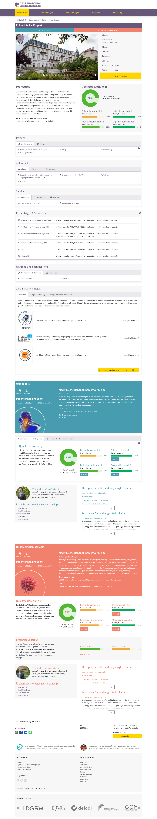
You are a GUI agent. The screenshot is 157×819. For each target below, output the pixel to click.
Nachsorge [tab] (52, 273)
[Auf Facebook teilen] (21, 732)
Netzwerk (83, 777)
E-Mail (106, 61)
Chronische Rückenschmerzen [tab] (61, 439)
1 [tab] (44, 75)
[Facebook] (18, 780)
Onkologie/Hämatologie (109, 30)
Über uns (83, 762)
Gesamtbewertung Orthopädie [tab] (30, 439)
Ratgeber (96, 12)
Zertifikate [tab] (22, 294)
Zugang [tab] (38, 169)
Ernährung (107, 150)
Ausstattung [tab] (53, 169)
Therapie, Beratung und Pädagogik (33, 150)
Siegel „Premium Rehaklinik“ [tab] (61, 294)
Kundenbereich (85, 769)
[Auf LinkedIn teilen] (25, 732)
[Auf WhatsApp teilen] (30, 732)
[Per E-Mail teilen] (16, 732)
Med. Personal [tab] (26, 144)
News (138, 12)
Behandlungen (72, 12)
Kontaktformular (120, 76)
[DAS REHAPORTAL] (28, 4)
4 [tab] (53, 75)
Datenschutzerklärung (24, 767)
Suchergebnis (34, 20)
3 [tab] (50, 75)
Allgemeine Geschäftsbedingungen (28, 765)
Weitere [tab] (56, 197)
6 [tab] (59, 75)
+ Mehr (111, 508)
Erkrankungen (47, 12)
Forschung (117, 12)
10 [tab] (70, 75)
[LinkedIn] (25, 780)
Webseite (107, 56)
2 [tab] (47, 75)
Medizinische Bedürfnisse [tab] (31, 273)
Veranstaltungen (86, 774)
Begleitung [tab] (25, 197)
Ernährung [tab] (41, 197)
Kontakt (83, 782)
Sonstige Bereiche (27, 152)
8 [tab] (65, 75)
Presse (82, 772)
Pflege (64, 150)
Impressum (20, 762)
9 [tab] (68, 75)
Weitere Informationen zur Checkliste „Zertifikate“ (118, 370)
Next (95, 75)
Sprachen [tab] (43, 144)
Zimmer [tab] (24, 169)
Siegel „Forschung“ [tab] (38, 294)
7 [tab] (62, 75)
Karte (106, 47)
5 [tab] (56, 75)
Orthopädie (45, 30)
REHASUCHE (21, 20)
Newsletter (84, 779)
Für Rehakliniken (86, 767)
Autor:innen (84, 765)
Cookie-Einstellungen (24, 769)
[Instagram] (21, 780)
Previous (19, 75)
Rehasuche (22, 12)
